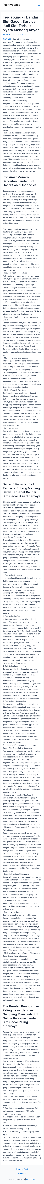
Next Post (22, 1174)
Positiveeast (11, 4)
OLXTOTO (7, 39)
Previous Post (22, 1169)
